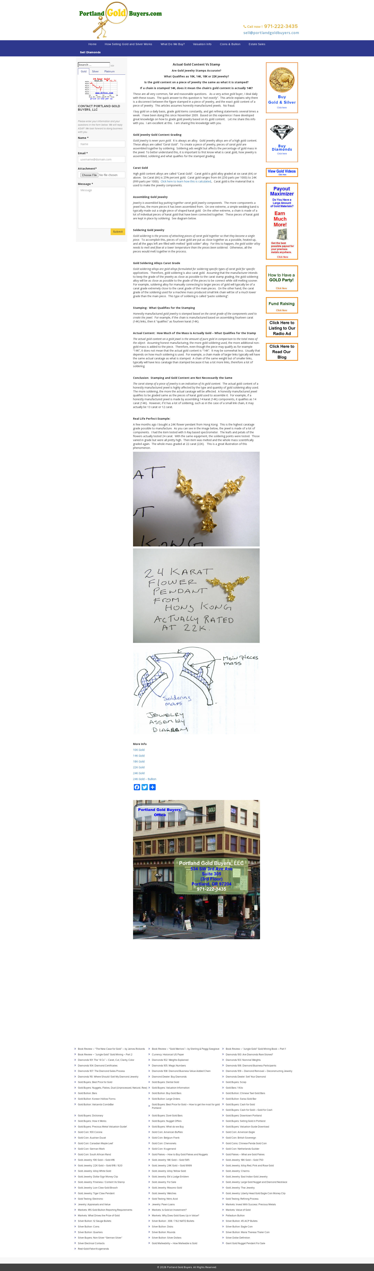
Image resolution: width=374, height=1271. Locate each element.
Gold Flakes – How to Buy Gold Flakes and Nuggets (180, 1154)
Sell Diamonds (90, 52)
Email (83, 153)
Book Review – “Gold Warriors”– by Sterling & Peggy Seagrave (185, 1048)
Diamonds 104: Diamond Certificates (97, 1065)
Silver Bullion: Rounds (163, 1232)
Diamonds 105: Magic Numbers (169, 1065)
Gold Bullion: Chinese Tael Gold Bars (245, 1093)
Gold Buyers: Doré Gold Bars (167, 1115)
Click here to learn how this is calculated (186, 181)
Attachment (87, 168)
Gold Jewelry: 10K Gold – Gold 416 (96, 1160)
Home (92, 44)
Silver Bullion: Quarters (90, 1232)
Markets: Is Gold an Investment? (169, 1209)
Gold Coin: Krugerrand (164, 1148)
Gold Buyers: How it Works (92, 1121)
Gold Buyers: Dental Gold (165, 1082)
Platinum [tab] (109, 71)
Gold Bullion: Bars (87, 1093)
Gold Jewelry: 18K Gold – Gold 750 (244, 1160)
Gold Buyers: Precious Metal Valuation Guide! (102, 1126)
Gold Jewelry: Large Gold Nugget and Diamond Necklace (256, 1182)
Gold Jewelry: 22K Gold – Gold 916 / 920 (100, 1165)
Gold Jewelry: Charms (238, 1171)
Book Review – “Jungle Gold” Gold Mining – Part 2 (105, 1054)
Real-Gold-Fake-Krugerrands (93, 1248)
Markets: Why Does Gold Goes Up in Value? (175, 1215)
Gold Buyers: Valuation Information (171, 1087)
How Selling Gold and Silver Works (128, 44)
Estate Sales (257, 44)
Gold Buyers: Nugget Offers (167, 1121)
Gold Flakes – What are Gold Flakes (245, 1154)
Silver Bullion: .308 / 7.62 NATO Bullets (173, 1221)
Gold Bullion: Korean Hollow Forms (97, 1098)
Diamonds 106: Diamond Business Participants (251, 1065)
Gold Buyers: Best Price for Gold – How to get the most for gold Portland (186, 1106)
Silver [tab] (95, 71)
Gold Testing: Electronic (90, 1198)
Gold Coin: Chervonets (164, 1143)
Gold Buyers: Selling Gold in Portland (245, 1121)
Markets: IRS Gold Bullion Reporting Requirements (105, 1209)
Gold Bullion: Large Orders (166, 1098)
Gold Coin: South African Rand (94, 1154)
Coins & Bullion (230, 44)
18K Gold (139, 761)
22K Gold (139, 767)
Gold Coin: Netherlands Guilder (242, 1148)
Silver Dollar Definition (238, 1237)
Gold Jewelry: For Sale (164, 1182)
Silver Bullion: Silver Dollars (166, 1237)
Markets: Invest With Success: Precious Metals (251, 1204)
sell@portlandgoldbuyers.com (271, 32)
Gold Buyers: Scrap (236, 1082)
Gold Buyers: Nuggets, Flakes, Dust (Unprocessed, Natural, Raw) (112, 1087)
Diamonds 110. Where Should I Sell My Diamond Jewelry (108, 1076)
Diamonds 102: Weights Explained (170, 1060)
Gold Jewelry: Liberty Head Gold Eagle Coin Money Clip (255, 1193)
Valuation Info (202, 44)
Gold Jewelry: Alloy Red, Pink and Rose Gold (250, 1165)
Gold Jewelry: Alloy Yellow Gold (169, 1171)
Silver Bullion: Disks (162, 1226)
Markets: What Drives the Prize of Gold (99, 1215)
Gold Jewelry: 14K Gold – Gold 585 (171, 1160)
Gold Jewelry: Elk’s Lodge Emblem (170, 1176)
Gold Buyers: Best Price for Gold (95, 1082)
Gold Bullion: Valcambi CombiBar (96, 1104)
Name (83, 138)
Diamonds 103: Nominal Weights (243, 1060)
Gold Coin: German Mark (91, 1148)
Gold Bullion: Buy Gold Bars (166, 1093)
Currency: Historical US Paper (168, 1054)
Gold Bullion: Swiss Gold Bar (241, 1098)
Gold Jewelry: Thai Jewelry (240, 1187)
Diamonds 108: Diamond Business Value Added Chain (181, 1071)
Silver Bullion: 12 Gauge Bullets (94, 1221)
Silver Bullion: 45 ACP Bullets (242, 1221)
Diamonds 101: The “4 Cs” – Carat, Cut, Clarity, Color (106, 1060)
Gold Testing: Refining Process (242, 1198)
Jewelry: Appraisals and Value (94, 1204)
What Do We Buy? (173, 44)
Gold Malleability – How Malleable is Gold (174, 1243)
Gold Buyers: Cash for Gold (240, 1104)
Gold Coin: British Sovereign (241, 1137)
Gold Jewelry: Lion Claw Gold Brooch (98, 1187)
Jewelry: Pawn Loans (163, 1204)
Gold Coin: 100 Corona (90, 1132)
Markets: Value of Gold (238, 1209)
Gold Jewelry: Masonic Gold (167, 1187)
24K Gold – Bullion (144, 779)
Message (85, 184)
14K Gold (139, 755)
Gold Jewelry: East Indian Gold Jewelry (246, 1176)
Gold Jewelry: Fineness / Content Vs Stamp (101, 1182)
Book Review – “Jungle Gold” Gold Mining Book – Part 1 (256, 1048)
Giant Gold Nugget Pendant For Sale (245, 1243)
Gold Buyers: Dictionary (90, 1115)
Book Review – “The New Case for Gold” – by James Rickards (111, 1048)
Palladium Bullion (235, 1215)
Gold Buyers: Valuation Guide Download (247, 1126)
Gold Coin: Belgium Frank (166, 1137)
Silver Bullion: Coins (88, 1226)
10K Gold (139, 750)
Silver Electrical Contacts (91, 1243)
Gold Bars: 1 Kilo (234, 1087)
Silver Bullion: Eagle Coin (239, 1226)
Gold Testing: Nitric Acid (165, 1198)
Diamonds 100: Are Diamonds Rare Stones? (249, 1054)
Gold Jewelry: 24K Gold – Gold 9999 (172, 1165)
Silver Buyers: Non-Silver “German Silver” (100, 1237)
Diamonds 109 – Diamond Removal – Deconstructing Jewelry (259, 1071)
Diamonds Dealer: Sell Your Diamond (246, 1076)
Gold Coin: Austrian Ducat (92, 1137)
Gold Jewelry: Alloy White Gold (94, 1171)
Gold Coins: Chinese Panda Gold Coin (246, 1143)
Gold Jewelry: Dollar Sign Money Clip (98, 1176)
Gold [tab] (83, 71)
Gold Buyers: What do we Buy (168, 1126)
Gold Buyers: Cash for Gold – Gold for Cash (249, 1110)
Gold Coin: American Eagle (240, 1132)
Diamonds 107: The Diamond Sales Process (101, 1071)
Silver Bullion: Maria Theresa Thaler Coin (248, 1232)
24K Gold (139, 773)
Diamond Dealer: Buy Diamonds (169, 1076)
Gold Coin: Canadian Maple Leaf (95, 1143)
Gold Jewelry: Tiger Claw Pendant (96, 1193)
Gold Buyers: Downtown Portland (244, 1115)
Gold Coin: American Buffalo (167, 1132)
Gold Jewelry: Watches (164, 1193)
